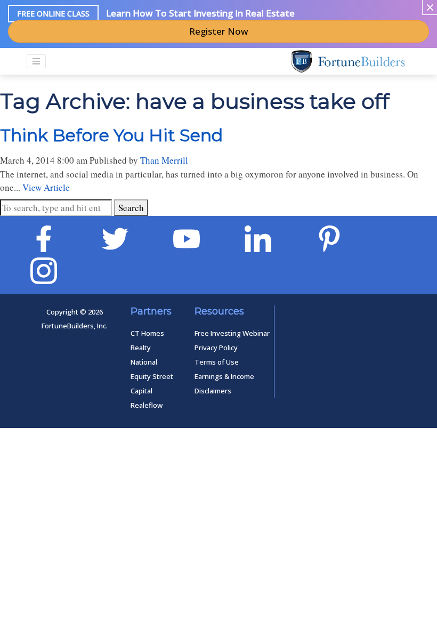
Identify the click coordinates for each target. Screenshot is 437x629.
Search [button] (131, 207)
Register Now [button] (218, 31)
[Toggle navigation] (36, 61)
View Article (46, 187)
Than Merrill (164, 160)
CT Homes (147, 333)
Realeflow (147, 405)
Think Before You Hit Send (111, 135)
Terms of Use (217, 362)
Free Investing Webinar (232, 333)
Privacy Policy (216, 347)
